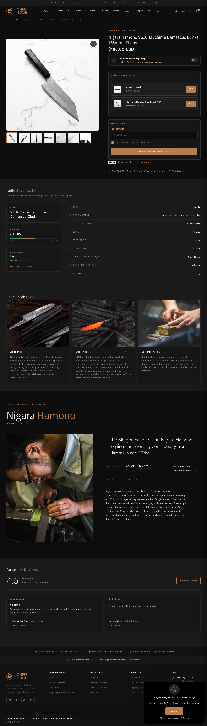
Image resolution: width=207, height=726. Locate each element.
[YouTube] (32, 700)
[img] (54, 599)
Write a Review (188, 580)
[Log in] (190, 11)
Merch (116, 10)
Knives (47, 10)
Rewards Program (57, 682)
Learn (158, 10)
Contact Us (54, 687)
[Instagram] (9, 700)
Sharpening (63, 10)
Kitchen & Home (84, 10)
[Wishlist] (183, 11)
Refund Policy (137, 677)
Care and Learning (98, 682)
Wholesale (53, 677)
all (17, 19)
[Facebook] (17, 700)
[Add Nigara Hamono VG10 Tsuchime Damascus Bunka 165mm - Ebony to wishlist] (93, 44)
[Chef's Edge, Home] (16, 10)
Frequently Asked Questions (62, 692)
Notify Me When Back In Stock (154, 151)
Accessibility (95, 692)
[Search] (176, 11)
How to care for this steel (20, 266)
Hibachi (104, 10)
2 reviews (130, 30)
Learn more (146, 162)
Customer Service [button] (58, 673)
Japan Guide (143, 10)
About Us (93, 677)
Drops (127, 10)
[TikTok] (24, 700)
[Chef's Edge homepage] (24, 676)
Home (8, 19)
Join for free (134, 659)
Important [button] (136, 673)
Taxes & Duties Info (98, 687)
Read (127, 352)
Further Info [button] (96, 673)
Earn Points (105, 2)
